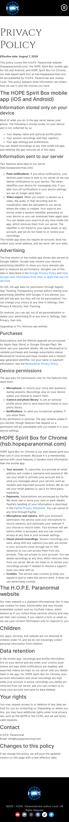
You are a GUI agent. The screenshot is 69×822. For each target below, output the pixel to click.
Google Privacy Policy (42, 273)
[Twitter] (51, 814)
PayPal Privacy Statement (29, 508)
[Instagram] (31, 814)
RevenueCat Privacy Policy (41, 363)
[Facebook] (37, 814)
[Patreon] (24, 814)
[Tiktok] (44, 814)
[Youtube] (17, 814)
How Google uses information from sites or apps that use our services (34, 276)
